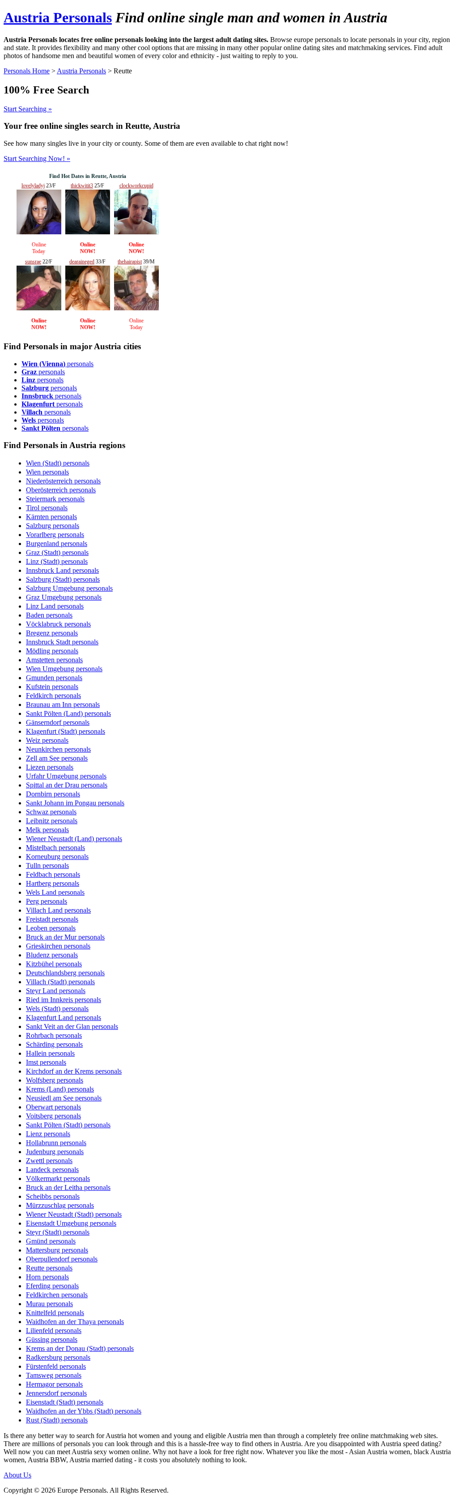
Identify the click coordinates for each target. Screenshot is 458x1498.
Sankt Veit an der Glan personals (72, 1026)
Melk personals (47, 830)
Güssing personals (51, 1339)
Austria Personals (58, 17)
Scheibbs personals (53, 1196)
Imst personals (46, 1062)
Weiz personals (47, 740)
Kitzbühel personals (54, 964)
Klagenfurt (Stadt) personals (65, 731)
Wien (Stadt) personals (57, 463)
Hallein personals (50, 1053)
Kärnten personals (51, 516)
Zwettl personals (49, 1160)
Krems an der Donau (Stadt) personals (80, 1348)
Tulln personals (47, 865)
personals (57, 364)
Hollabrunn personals (56, 1143)
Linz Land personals (55, 606)
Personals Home (27, 71)
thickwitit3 (82, 185)
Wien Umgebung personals (64, 669)
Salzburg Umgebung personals (69, 588)
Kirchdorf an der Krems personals (74, 1071)
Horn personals (47, 1277)
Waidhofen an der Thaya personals (75, 1321)
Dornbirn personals (53, 794)
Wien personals (47, 472)
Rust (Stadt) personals (57, 1420)
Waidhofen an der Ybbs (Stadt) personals (83, 1411)
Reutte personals (49, 1268)
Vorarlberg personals (55, 534)
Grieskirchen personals (58, 946)
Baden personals (49, 615)
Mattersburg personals (57, 1250)
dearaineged (81, 261)
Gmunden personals (54, 677)
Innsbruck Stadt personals (62, 642)
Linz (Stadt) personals (57, 561)
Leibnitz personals (51, 821)
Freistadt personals (52, 919)
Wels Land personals (55, 892)
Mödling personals (52, 651)
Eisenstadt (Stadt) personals (64, 1402)
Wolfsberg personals (54, 1080)
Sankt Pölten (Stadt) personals (68, 1125)
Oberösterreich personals (61, 490)
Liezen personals (49, 767)
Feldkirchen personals (57, 1295)
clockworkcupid (136, 185)
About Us (17, 1475)
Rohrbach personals (54, 1035)
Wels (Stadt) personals (57, 1008)
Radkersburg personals (58, 1357)
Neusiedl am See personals (64, 1098)
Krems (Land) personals (60, 1089)
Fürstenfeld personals (56, 1366)
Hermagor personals (54, 1384)
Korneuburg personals (57, 856)
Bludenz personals (52, 955)
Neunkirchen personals (58, 749)
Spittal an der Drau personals (66, 785)
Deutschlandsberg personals (65, 973)
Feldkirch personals (53, 695)
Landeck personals (52, 1169)
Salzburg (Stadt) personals (63, 579)
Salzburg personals (52, 525)
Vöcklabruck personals (58, 624)
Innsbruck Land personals (62, 570)
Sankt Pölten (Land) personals (68, 713)
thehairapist (130, 261)
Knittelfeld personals (55, 1312)
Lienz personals (48, 1134)
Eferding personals (52, 1286)
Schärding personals (54, 1044)
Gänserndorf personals (57, 722)
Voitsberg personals (53, 1116)
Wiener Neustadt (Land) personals (74, 838)
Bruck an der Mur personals (65, 937)
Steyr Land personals (55, 990)
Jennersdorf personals (56, 1393)
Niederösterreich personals (63, 481)
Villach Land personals (58, 910)
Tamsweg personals (53, 1375)
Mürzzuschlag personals (60, 1205)
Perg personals (46, 901)
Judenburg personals (55, 1151)
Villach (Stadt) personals (60, 982)
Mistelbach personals (55, 847)
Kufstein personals (52, 686)
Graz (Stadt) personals (57, 552)
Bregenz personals (52, 633)
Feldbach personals (53, 874)
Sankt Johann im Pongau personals (75, 803)
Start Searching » (28, 109)
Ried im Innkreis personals (63, 999)
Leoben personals (51, 928)
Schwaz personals (51, 812)
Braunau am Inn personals (63, 704)
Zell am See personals (57, 758)
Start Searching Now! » (37, 158)
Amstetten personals (54, 660)
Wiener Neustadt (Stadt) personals (74, 1214)
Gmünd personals (51, 1241)
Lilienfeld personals (53, 1330)
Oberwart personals (53, 1107)
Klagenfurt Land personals (63, 1017)
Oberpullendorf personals (62, 1259)
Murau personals (49, 1304)
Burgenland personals (56, 543)
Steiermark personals (55, 499)
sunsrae (33, 261)
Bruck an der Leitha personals (68, 1187)
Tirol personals (47, 508)
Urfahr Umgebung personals (66, 776)
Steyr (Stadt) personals (57, 1232)
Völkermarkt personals (58, 1178)
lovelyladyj (33, 185)
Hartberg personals (52, 883)
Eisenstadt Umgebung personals (71, 1223)
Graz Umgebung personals (64, 597)
